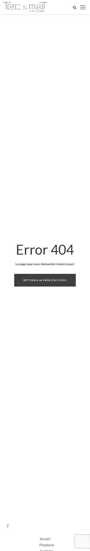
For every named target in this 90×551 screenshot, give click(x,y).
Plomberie (46, 545)
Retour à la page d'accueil (45, 280)
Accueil (45, 539)
